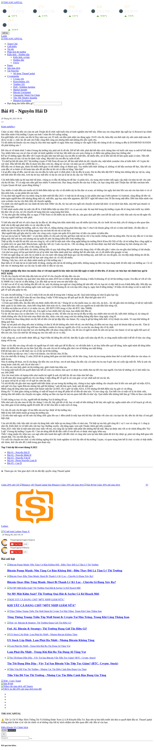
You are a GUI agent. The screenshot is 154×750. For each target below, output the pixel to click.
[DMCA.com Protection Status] (8, 731)
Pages (10, 65)
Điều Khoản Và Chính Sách (14, 727)
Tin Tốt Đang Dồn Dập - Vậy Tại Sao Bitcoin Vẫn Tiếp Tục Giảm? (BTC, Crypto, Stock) (62, 663)
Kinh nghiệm (8, 126)
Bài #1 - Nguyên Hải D (18, 452)
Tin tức (10, 49)
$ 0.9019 (131, 11)
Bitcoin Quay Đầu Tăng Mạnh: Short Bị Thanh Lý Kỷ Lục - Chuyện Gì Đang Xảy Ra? (61, 582)
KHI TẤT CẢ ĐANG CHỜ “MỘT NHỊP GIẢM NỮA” (41, 605)
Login (4, 36)
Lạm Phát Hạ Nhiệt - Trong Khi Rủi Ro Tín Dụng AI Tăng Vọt (46, 651)
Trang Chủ (12, 43)
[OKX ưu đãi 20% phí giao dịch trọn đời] (21, 689)
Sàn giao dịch (13, 68)
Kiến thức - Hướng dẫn (18, 54)
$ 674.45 (75, 11)
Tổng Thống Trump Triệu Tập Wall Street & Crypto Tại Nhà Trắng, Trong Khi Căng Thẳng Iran (68, 617)
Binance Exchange (22, 100)
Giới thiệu (12, 46)
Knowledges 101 (21, 81)
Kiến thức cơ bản (21, 57)
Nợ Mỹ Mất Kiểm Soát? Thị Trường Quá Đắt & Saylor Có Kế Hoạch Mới (53, 593)
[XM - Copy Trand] (11, 681)
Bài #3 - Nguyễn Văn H (18, 458)
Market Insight (20, 89)
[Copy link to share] (2, 121)
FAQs (16, 62)
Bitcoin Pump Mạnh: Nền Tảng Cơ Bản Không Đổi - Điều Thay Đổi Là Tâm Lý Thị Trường (64, 570)
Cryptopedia (13, 76)
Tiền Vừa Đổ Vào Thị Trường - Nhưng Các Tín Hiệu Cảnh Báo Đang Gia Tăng (56, 675)
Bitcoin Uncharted (22, 92)
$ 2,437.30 (46, 11)
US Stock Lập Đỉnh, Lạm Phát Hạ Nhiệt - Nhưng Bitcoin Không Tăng (50, 640)
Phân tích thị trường (16, 52)
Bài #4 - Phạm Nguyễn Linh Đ (22, 460)
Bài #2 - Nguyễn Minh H (19, 455)
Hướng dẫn (18, 60)
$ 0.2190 (103, 11)
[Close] (3, 734)
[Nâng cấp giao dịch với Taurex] (17, 686)
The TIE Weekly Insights (25, 98)
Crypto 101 (18, 79)
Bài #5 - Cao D (14, 463)
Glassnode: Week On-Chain (26, 95)
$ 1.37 (13, 25)
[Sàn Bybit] (7, 683)
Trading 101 (19, 84)
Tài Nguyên (13, 71)
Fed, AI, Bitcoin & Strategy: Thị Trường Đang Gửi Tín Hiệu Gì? (47, 628)
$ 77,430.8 (16, 11)
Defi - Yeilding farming (24, 87)
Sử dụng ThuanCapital (24, 73)
